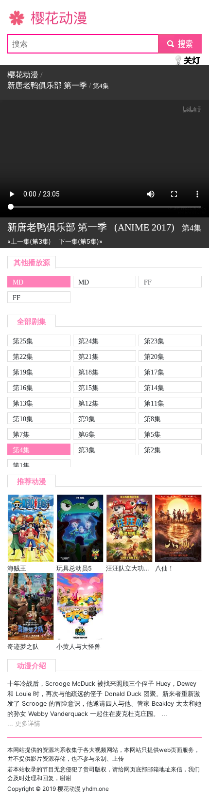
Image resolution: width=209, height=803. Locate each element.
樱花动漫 (22, 17)
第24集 (88, 341)
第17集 (154, 372)
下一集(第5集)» (81, 241)
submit (180, 44)
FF (148, 282)
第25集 (23, 341)
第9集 (86, 419)
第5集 (152, 434)
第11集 (154, 403)
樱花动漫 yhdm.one (83, 788)
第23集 (154, 341)
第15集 (88, 388)
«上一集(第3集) (29, 241)
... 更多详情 (23, 723)
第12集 (88, 403)
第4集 (21, 450)
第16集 (23, 388)
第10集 (23, 419)
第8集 (152, 419)
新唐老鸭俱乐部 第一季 (47, 85)
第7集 (21, 434)
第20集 (154, 356)
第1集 (21, 465)
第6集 (86, 434)
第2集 (152, 450)
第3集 (86, 450)
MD (18, 282)
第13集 (23, 403)
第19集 (23, 372)
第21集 (88, 356)
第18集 (88, 372)
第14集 (154, 388)
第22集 (23, 356)
